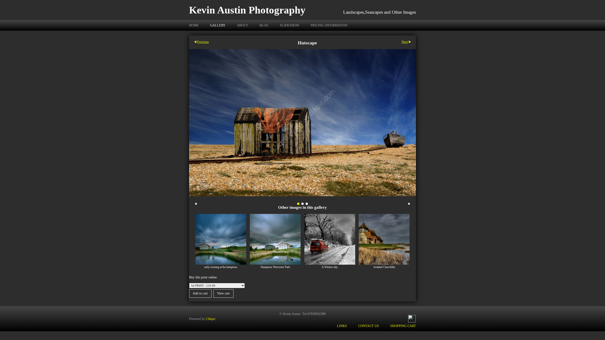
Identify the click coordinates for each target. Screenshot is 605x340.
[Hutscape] (302, 122)
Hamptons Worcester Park (275, 267)
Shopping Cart (403, 326)
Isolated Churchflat (384, 267)
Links (342, 326)
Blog (263, 25)
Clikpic (211, 318)
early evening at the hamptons (220, 267)
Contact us (368, 326)
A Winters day (330, 267)
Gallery (217, 25)
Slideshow (289, 25)
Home (194, 25)
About (242, 25)
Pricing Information (329, 25)
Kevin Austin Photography (247, 10)
